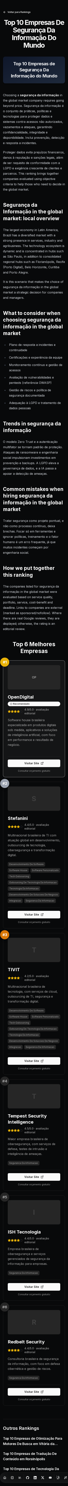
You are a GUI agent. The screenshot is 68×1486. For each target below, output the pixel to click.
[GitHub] (27, 1477)
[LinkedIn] (35, 1477)
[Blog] (12, 1477)
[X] (42, 1477)
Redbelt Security (26, 1342)
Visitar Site (31, 763)
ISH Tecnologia (24, 1232)
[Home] (4, 1477)
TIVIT (14, 969)
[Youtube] (50, 1477)
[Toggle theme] (58, 1477)
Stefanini (18, 818)
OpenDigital (21, 697)
